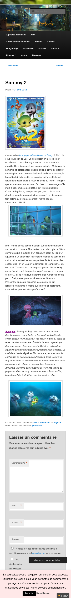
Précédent (11, 65)
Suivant (61, 65)
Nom (17, 505)
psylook (57, 422)
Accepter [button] (29, 593)
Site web (16, 539)
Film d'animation (41, 422)
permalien (37, 425)
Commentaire (19, 463)
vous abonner (38, 553)
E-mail (17, 522)
